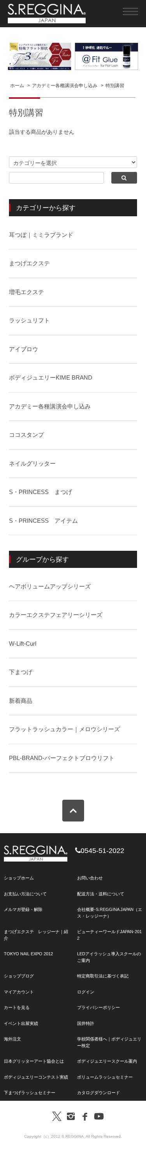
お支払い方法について (25, 894)
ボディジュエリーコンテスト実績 (36, 1077)
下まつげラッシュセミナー (29, 1092)
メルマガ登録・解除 (23, 909)
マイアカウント (19, 992)
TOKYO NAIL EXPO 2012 (28, 953)
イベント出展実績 (21, 1023)
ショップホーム (19, 878)
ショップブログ (19, 976)
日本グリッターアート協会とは (34, 1061)
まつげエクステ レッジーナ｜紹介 (36, 935)
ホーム (17, 85)
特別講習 (115, 85)
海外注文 (12, 1039)
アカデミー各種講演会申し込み (64, 85)
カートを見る (17, 1007)
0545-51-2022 (102, 851)
